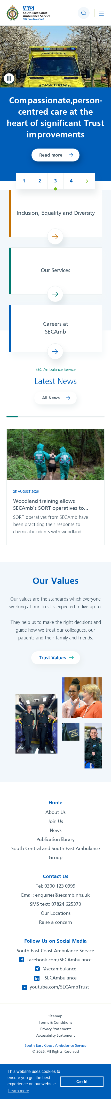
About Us (55, 812)
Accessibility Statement (55, 1035)
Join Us (55, 821)
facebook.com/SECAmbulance (59, 960)
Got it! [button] (82, 1082)
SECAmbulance (61, 978)
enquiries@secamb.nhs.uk (62, 895)
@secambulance (59, 969)
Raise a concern (55, 922)
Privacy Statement (55, 1029)
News (55, 830)
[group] (55, 487)
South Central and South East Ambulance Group (55, 853)
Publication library (55, 839)
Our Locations (55, 913)
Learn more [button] (18, 1091)
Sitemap (55, 1016)
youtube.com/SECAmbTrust (59, 987)
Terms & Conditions (55, 1022)
